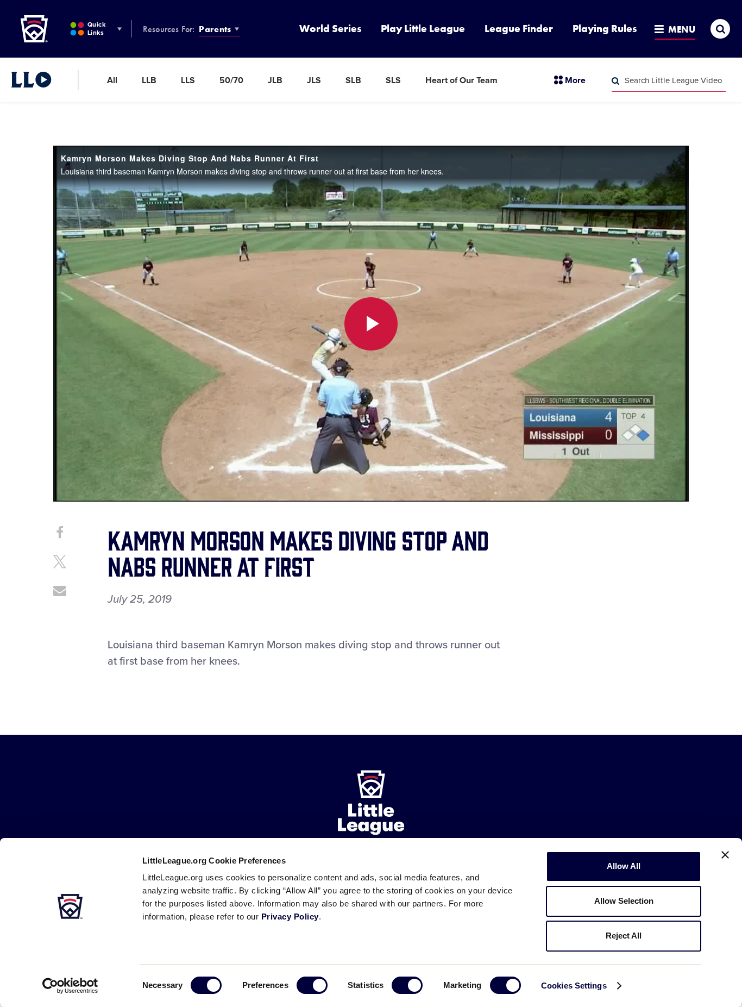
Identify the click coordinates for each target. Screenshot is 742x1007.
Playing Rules (605, 28)
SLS (393, 80)
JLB (275, 80)
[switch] (312, 985)
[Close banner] (725, 855)
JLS (314, 80)
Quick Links (96, 28)
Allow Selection (623, 900)
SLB (353, 80)
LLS (188, 80)
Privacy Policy (290, 916)
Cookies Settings (574, 985)
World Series (330, 28)
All (112, 80)
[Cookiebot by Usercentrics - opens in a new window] (70, 986)
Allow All (623, 866)
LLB (149, 80)
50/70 (231, 80)
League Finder (519, 28)
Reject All (624, 935)
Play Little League (423, 28)
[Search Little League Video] (615, 81)
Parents (215, 29)
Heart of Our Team (461, 80)
